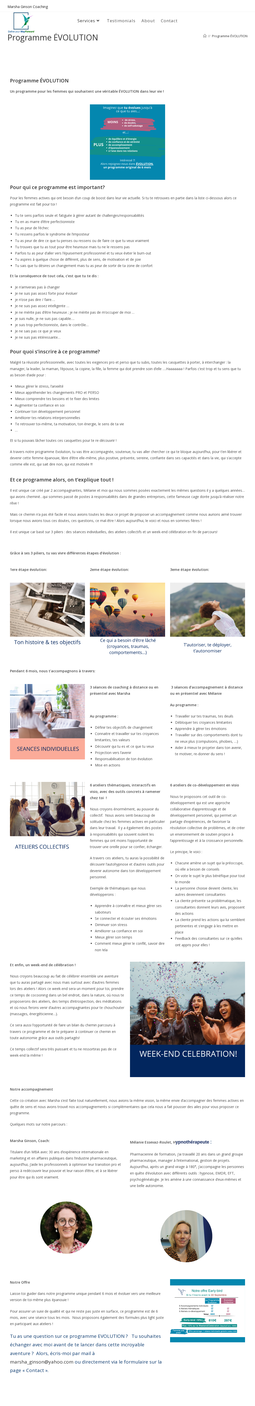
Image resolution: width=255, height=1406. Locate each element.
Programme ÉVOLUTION (230, 36)
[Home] (204, 36)
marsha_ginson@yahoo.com (41, 1362)
